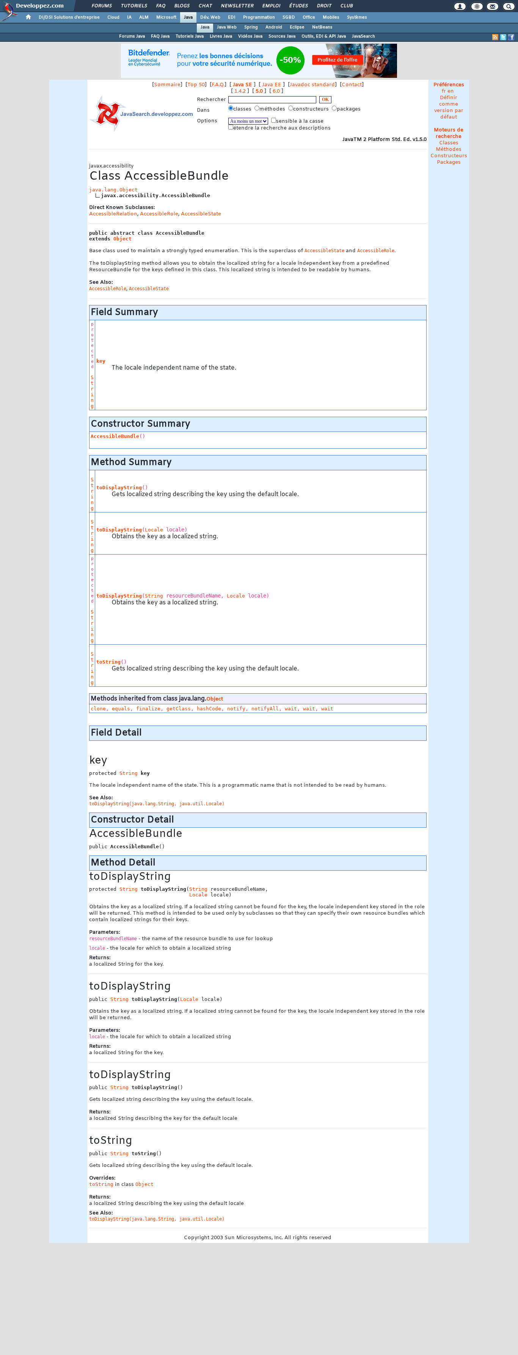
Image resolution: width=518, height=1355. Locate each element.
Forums (101, 6)
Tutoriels (134, 6)
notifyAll (265, 708)
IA (129, 17)
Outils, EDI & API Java (323, 36)
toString (108, 662)
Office (309, 17)
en (450, 91)
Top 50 (196, 85)
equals (121, 708)
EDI (231, 17)
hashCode (209, 708)
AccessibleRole (159, 214)
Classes (448, 143)
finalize (148, 708)
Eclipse (297, 27)
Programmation (259, 17)
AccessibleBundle (115, 436)
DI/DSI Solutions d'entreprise (69, 17)
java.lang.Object (113, 190)
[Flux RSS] (495, 37)
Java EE (272, 85)
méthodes (273, 109)
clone (98, 708)
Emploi (271, 6)
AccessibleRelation (113, 214)
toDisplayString (119, 487)
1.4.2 (240, 91)
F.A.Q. (218, 85)
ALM (144, 17)
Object (122, 239)
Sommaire (167, 85)
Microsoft (166, 17)
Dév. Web (210, 17)
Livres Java (221, 36)
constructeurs (311, 109)
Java (188, 17)
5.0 (259, 91)
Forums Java (132, 36)
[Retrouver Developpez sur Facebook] (511, 37)
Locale (154, 530)
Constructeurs (448, 156)
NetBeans (322, 27)
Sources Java (281, 36)
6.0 (276, 91)
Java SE (242, 85)
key (100, 361)
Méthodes (448, 149)
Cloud (113, 17)
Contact (352, 85)
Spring (251, 27)
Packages (449, 162)
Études (298, 6)
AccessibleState (201, 214)
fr (444, 91)
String (92, 392)
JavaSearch (363, 36)
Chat (205, 6)
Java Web (227, 27)
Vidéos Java (250, 36)
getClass (178, 708)
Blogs (181, 6)
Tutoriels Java (190, 36)
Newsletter (237, 6)
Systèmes (357, 17)
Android (273, 27)
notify (236, 708)
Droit (324, 6)
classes (243, 109)
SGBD (289, 17)
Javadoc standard (312, 85)
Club (346, 6)
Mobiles (331, 17)
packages (349, 109)
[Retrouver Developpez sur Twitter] (503, 37)
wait (291, 708)
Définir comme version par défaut (448, 107)
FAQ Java (160, 36)
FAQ (160, 6)
